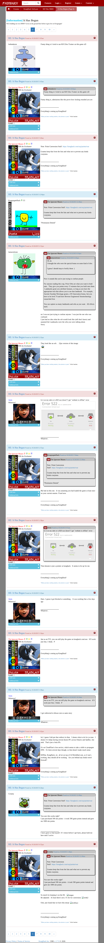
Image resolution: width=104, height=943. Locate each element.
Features (48, 3)
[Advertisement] (26, 14)
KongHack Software (31, 9)
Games (78, 3)
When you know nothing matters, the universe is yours (55, 116)
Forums (16, 9)
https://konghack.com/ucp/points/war (76, 146)
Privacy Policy (11, 941)
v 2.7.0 (56, 941)
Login (57, 3)
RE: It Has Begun (16, 38)
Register (68, 3)
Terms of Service (24, 941)
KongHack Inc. (44, 941)
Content (89, 3)
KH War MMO (48, 9)
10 (49, 30)
